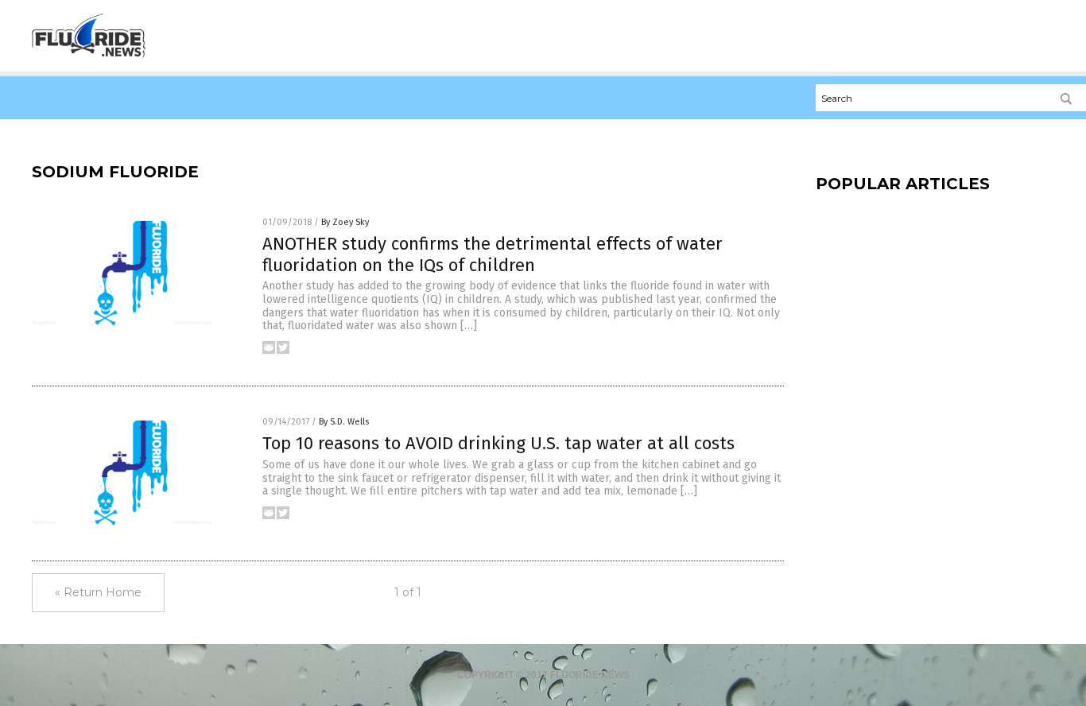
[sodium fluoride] (88, 56)
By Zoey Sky (345, 222)
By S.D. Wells (344, 422)
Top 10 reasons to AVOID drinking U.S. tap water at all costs (498, 443)
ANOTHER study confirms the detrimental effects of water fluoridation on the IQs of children (492, 254)
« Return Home (98, 592)
